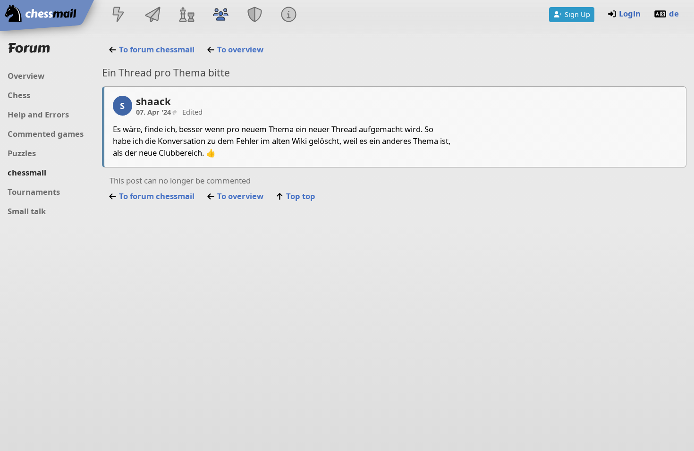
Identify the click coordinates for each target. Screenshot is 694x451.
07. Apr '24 (156, 112)
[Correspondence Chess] (152, 15)
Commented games (46, 133)
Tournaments (34, 191)
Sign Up (577, 14)
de (674, 13)
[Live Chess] (118, 15)
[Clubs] (255, 15)
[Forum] (220, 15)
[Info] (289, 15)
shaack (153, 101)
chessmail (27, 172)
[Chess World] (186, 15)
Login (630, 13)
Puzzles (22, 153)
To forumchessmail (157, 49)
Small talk (27, 211)
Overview (26, 75)
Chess (19, 95)
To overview (240, 49)
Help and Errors (38, 114)
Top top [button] (300, 196)
